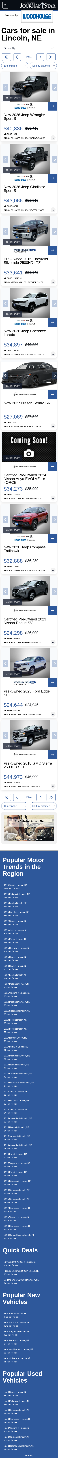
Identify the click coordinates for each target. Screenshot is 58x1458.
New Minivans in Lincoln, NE (17, 1360)
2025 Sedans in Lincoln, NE (17, 1201)
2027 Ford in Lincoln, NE (15, 976)
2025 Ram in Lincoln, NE (15, 1174)
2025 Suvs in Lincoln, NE (15, 959)
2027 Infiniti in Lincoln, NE (16, 1048)
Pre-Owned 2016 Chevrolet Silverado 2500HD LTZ (26, 261)
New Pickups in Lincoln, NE (16, 1324)
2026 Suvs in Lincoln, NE (15, 887)
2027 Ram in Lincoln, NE (15, 1039)
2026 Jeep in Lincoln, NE (15, 932)
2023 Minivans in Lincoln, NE (17, 1228)
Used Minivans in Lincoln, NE (17, 1421)
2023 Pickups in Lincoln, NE (17, 1003)
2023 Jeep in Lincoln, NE (15, 1111)
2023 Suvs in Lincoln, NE (15, 968)
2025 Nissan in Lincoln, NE (16, 1129)
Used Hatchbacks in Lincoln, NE (19, 1447)
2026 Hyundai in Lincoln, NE (17, 950)
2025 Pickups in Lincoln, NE (17, 1057)
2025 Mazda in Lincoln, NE (16, 1102)
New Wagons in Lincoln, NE (17, 1333)
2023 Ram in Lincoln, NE (15, 1156)
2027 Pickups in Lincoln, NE (17, 985)
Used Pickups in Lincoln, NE (17, 1403)
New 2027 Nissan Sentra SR (27, 403)
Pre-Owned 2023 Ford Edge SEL (27, 693)
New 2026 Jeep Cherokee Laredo (25, 333)
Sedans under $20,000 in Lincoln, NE (21, 1281)
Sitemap (29, 1455)
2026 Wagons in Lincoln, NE (17, 994)
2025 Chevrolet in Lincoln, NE (18, 1120)
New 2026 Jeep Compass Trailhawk (25, 549)
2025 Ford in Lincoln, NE (15, 1030)
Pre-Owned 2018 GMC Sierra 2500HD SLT (28, 765)
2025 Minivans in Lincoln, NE (17, 1183)
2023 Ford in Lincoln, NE (15, 1021)
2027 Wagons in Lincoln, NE (17, 1165)
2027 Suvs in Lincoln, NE (15, 923)
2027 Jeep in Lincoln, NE (15, 1093)
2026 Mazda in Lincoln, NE (16, 914)
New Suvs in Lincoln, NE (15, 1315)
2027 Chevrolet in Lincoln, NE (18, 1075)
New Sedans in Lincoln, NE (16, 1342)
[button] (5, 87)
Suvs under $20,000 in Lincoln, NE (20, 1263)
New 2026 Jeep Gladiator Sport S (24, 188)
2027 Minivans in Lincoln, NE (17, 1210)
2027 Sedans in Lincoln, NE (17, 1138)
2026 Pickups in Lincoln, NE (17, 896)
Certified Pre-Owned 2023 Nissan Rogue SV (25, 621)
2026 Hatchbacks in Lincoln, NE (19, 1084)
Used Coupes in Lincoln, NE (17, 1438)
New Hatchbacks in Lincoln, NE (18, 1351)
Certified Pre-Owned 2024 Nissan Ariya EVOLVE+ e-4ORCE (25, 478)
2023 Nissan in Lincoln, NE (16, 1066)
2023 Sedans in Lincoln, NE (17, 1192)
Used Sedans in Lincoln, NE (17, 1412)
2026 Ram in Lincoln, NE (15, 941)
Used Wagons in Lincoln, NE (17, 1429)
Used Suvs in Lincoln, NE (15, 1394)
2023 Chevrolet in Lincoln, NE (18, 1147)
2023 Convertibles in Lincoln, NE (19, 1237)
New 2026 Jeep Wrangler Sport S (24, 116)
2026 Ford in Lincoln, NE (15, 905)
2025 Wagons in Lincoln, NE (17, 1219)
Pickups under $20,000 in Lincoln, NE (21, 1272)
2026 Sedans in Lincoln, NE (17, 1012)
